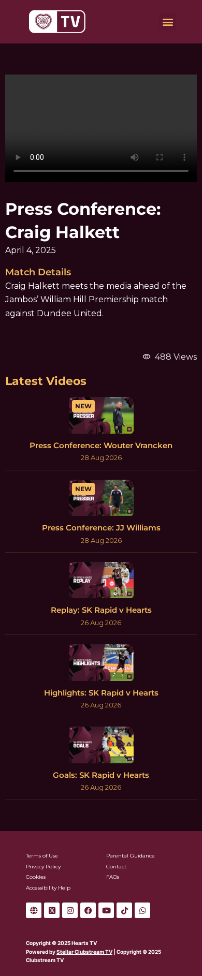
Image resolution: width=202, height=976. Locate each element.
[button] (167, 22)
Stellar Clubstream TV (84, 952)
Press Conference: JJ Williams (101, 528)
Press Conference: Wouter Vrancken (101, 445)
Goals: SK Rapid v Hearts (101, 775)
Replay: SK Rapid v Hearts (101, 610)
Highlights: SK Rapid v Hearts (101, 693)
